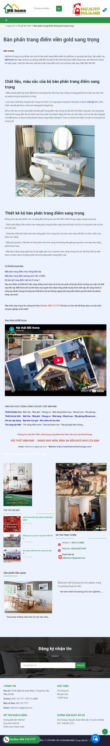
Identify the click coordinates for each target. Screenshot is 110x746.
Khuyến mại (62, 694)
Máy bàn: (66, 548)
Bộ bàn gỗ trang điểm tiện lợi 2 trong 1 (22, 280)
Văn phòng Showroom (84, 416)
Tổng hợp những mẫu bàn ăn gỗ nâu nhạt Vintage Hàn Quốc (37, 617)
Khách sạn (68, 416)
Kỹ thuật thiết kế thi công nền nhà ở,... (37, 552)
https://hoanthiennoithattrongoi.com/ (74, 447)
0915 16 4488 (77, 543)
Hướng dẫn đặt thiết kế (14, 720)
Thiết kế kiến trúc (13, 412)
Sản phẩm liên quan (14, 572)
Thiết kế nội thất (13, 416)
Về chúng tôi (63, 691)
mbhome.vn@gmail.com (21, 708)
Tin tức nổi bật (11, 510)
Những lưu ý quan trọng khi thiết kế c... (38, 537)
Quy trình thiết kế (11, 723)
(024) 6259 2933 (78, 548)
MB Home (9, 60)
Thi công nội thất (13, 425)
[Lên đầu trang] (105, 732)
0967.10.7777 (17, 699)
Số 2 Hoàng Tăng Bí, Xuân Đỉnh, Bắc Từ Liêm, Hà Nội (80, 720)
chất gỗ (90, 102)
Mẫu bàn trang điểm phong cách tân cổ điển (25, 276)
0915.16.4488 (31, 699)
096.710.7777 (22, 703)
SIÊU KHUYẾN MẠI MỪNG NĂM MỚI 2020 (38, 518)
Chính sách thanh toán (13, 727)
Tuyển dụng (62, 697)
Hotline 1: (66, 543)
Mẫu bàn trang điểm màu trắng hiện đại (23, 271)
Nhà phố (36, 416)
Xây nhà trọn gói (30, 420)
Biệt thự (27, 416)
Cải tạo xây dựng (13, 420)
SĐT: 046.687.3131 (65, 723)
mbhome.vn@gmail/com (73, 558)
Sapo (90, 740)
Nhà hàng (56, 416)
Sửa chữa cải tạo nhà (50, 420)
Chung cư (46, 416)
